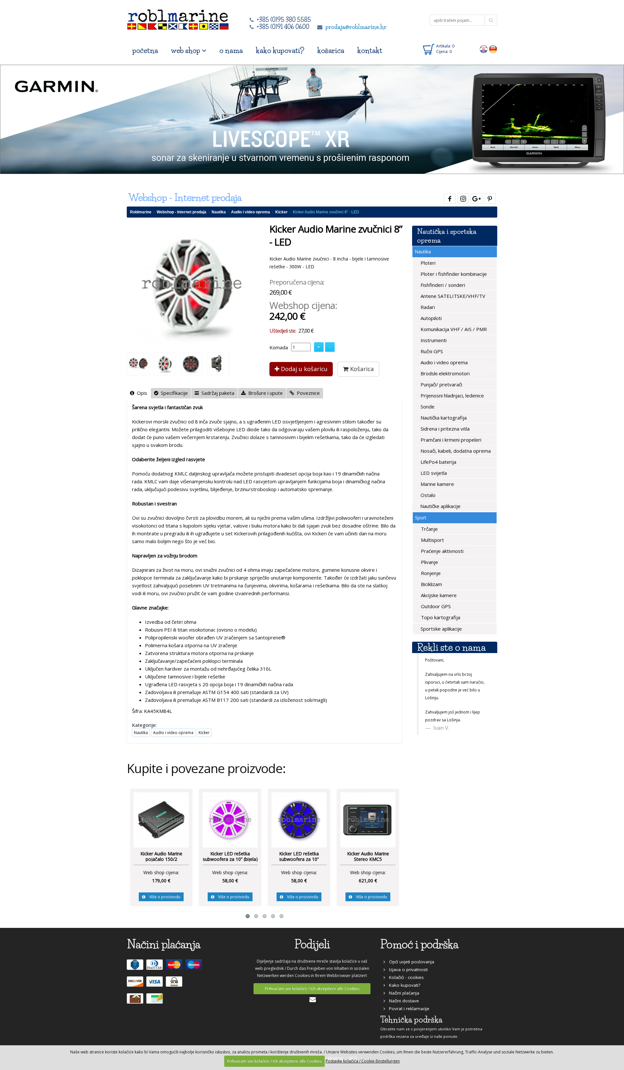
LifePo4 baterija (437, 462)
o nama (231, 50)
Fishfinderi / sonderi (442, 285)
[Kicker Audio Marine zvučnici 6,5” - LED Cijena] (368, 819)
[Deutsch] (493, 49)
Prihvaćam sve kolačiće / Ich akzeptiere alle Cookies (312, 988)
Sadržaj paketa (216, 393)
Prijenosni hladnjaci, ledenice (451, 395)
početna (145, 50)
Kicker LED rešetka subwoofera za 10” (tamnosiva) (230, 859)
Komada (278, 347)
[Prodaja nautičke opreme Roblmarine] (178, 17)
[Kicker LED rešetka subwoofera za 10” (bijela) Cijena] (161, 819)
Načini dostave (402, 1001)
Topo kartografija (440, 617)
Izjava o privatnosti (406, 969)
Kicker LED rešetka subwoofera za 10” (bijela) (161, 856)
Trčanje (429, 529)
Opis (140, 393)
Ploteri (427, 263)
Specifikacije (173, 393)
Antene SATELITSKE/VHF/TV (452, 296)
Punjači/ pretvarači (440, 384)
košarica (330, 50)
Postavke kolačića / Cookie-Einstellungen (363, 1061)
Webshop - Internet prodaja (181, 212)
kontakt (369, 50)
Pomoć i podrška (419, 944)
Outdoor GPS (435, 606)
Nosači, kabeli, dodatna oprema (455, 451)
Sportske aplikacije (440, 628)
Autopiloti (430, 318)
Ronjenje (430, 573)
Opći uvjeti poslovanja (409, 962)
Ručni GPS (431, 351)
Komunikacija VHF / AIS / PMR (453, 329)
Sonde (427, 406)
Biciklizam (431, 584)
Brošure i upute (264, 393)
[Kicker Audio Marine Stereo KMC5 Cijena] (299, 819)
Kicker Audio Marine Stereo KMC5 (299, 856)
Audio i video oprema (250, 212)
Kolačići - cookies (404, 977)
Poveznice (307, 393)
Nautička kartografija (443, 417)
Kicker (281, 212)
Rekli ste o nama (451, 647)
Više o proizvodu (162, 897)
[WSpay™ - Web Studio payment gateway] (175, 984)
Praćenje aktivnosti (441, 551)
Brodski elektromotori (444, 373)
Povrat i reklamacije (407, 1008)
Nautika (219, 212)
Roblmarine (140, 212)
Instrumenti (433, 340)
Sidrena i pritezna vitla (444, 428)
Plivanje (429, 562)
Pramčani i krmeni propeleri (450, 439)
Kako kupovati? (402, 985)
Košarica (361, 369)
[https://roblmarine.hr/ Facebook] (449, 198)
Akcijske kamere (438, 595)
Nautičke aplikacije (440, 506)
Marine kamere (436, 484)
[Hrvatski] (484, 49)
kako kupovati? (280, 50)
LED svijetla (433, 473)
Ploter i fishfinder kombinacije (453, 274)
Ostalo (427, 495)
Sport (420, 518)
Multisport (432, 540)
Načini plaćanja (402, 993)
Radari (427, 307)
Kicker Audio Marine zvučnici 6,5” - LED (368, 856)
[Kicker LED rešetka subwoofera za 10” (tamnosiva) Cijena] (230, 819)
